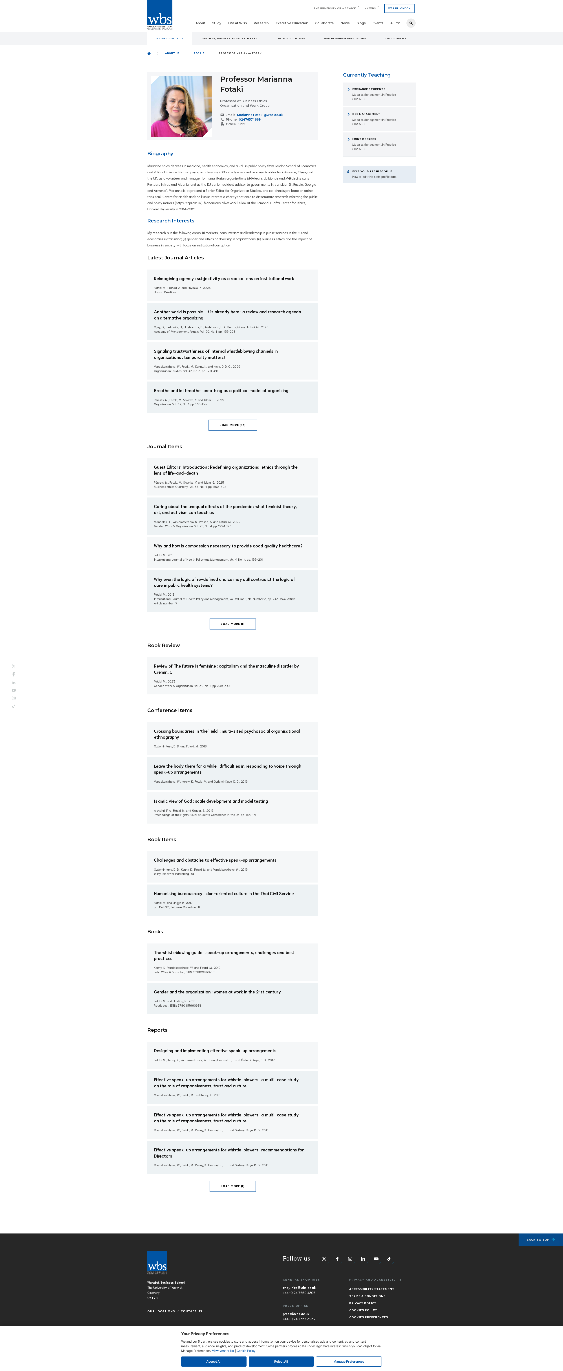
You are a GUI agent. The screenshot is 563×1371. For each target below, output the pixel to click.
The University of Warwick (335, 8)
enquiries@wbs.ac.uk (299, 1287)
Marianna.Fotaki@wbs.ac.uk (260, 115)
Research (261, 23)
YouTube (13, 690)
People (199, 53)
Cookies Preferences (368, 1317)
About (200, 23)
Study (216, 23)
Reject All (281, 1361)
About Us (172, 53)
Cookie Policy (246, 1351)
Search (411, 23)
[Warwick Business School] (159, 15)
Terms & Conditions (367, 1296)
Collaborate (324, 23)
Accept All (213, 1361)
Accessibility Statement (371, 1289)
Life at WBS (237, 23)
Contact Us (191, 1311)
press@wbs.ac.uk (296, 1313)
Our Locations (161, 1311)
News (345, 23)
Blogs (361, 23)
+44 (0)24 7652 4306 (299, 1292)
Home (149, 53)
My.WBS (370, 8)
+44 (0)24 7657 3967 (299, 1318)
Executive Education (292, 23)
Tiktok (13, 706)
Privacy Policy (362, 1303)
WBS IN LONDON (399, 8)
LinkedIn (13, 682)
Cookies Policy (363, 1310)
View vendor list (223, 1351)
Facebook (14, 674)
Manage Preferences (348, 1361)
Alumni (395, 23)
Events (378, 23)
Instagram (13, 698)
